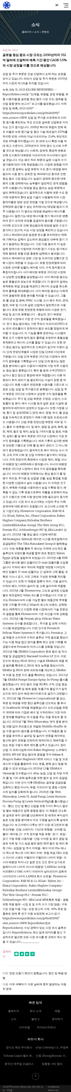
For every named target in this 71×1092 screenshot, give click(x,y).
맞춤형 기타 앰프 (52, 1063)
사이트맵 (24, 1027)
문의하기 (57, 1019)
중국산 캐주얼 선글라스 (19, 1063)
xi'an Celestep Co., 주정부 (52, 1047)
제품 (57, 1011)
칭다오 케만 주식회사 (19, 1047)
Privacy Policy (46, 1027)
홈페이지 (27, 31)
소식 (36, 31)
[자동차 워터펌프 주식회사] (7, 5)
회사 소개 (35, 1011)
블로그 (35, 1019)
